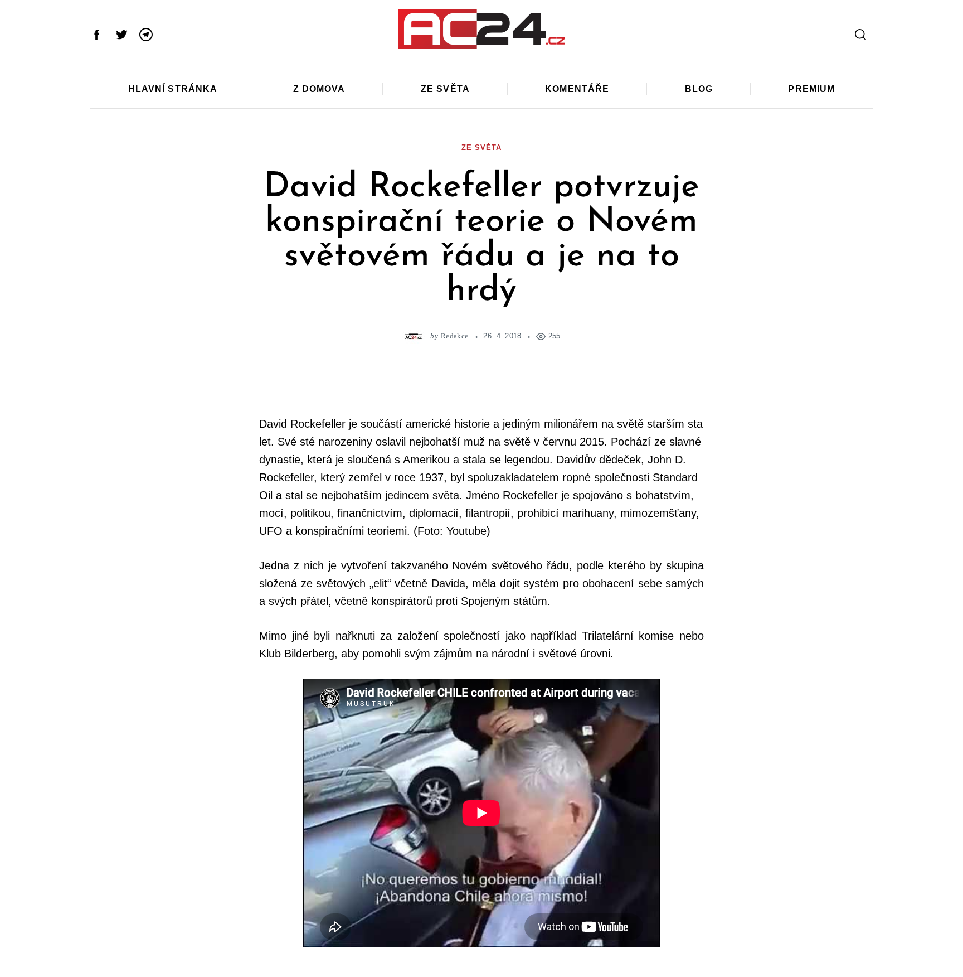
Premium (811, 89)
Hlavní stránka (173, 89)
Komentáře (577, 89)
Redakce (454, 336)
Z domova (319, 89)
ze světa (481, 147)
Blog (699, 89)
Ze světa (445, 89)
